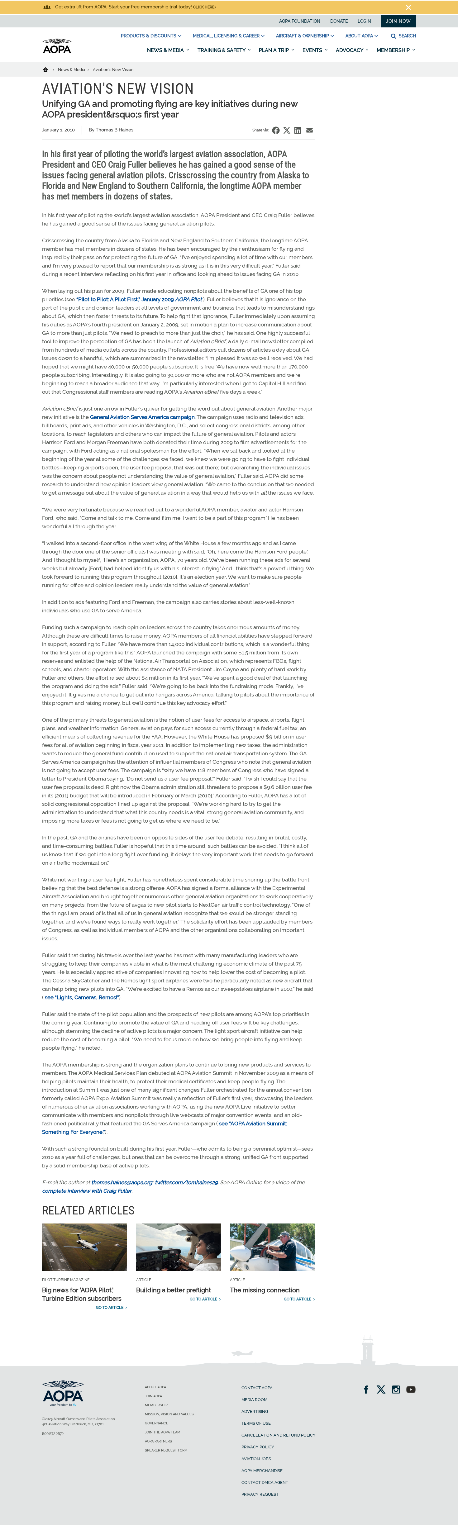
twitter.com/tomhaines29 (186, 1182)
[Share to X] (287, 130)
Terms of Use (256, 1423)
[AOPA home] (57, 52)
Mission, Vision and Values (169, 1414)
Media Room (254, 1399)
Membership (394, 50)
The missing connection (265, 1290)
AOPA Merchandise (262, 1470)
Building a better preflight (173, 1290)
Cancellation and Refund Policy (278, 1435)
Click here (203, 7)
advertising (254, 1411)
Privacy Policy (257, 1447)
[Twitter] (383, 1390)
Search (407, 35)
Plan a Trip (274, 50)
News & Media (166, 50)
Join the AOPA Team (162, 1432)
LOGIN (364, 21)
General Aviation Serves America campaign (142, 417)
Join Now (398, 21)
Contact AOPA (257, 1387)
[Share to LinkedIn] (298, 130)
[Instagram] (398, 1390)
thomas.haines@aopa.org (121, 1182)
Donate (339, 21)
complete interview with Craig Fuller (86, 1191)
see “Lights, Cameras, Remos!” (82, 997)
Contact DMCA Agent (264, 1482)
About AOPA (359, 35)
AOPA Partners (158, 1441)
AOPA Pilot (188, 299)
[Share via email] (309, 130)
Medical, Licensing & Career (226, 35)
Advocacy (350, 50)
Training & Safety (222, 50)
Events (313, 50)
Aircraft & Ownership (302, 35)
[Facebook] (368, 1390)
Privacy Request (260, 1494)
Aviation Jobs (256, 1458)
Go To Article (109, 1307)
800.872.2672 (53, 1434)
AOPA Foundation (299, 21)
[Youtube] (411, 1390)
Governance (156, 1423)
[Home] (49, 69)
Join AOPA (153, 1396)
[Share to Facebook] (276, 130)
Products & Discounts (148, 35)
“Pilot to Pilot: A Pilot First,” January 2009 (125, 299)
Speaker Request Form (166, 1450)
